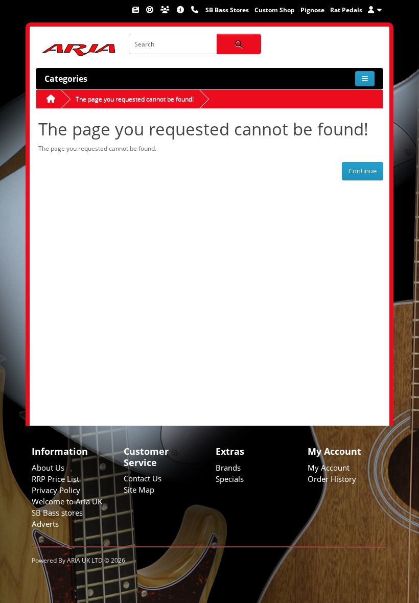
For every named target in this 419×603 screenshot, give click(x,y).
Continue (362, 170)
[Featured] (136, 9)
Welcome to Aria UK (67, 501)
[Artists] (165, 9)
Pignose (312, 10)
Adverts (45, 524)
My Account (329, 467)
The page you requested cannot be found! (135, 99)
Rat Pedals (346, 10)
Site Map (139, 489)
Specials (230, 479)
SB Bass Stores (227, 10)
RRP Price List (55, 479)
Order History (332, 479)
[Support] (150, 9)
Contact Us (142, 478)
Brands (228, 467)
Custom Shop (274, 10)
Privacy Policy (56, 490)
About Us (48, 467)
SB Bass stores (57, 512)
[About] (181, 9)
